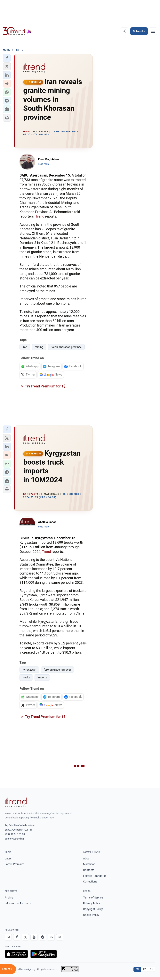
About (87, 858)
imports (42, 677)
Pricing (9, 897)
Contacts (88, 870)
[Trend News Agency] (16, 802)
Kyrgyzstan (29, 669)
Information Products (18, 903)
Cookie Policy (91, 914)
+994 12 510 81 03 (15, 834)
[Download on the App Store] (16, 954)
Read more (43, 164)
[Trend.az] (17, 31)
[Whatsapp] (8, 937)
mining (39, 347)
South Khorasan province (66, 347)
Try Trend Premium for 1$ (44, 386)
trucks (26, 677)
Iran (24, 347)
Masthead (89, 864)
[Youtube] (33, 937)
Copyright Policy (93, 909)
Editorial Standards (94, 875)
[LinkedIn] (51, 937)
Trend (39, 216)
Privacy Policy (91, 903)
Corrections (90, 881)
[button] (7, 58)
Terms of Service (93, 897)
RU (151, 969)
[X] (25, 937)
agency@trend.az (14, 838)
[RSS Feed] (59, 937)
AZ (144, 969)
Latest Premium (14, 864)
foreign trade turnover (57, 669)
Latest (8, 858)
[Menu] (153, 31)
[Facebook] (16, 937)
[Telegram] (42, 937)
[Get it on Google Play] (43, 954)
